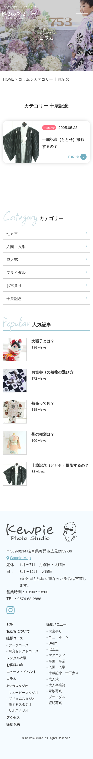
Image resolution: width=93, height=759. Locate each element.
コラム (24, 79)
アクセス (13, 717)
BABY (53, 643)
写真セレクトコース (24, 651)
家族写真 (55, 690)
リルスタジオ (19, 710)
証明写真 (55, 702)
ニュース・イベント (21, 671)
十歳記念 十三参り (64, 672)
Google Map (20, 557)
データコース (19, 645)
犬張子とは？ (42, 341)
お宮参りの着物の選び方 (52, 372)
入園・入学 (16, 246)
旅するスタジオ (20, 704)
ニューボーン (59, 637)
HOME (8, 79)
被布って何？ (42, 403)
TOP (9, 624)
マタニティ (57, 655)
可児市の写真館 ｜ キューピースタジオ (20, 12)
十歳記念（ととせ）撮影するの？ (60, 465)
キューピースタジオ (24, 692)
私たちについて (18, 631)
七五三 (12, 233)
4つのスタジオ (17, 685)
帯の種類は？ (42, 434)
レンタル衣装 (16, 657)
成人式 (12, 259)
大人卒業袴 (57, 684)
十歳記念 (49, 128)
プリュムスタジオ (22, 698)
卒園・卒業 (57, 660)
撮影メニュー (56, 624)
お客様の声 (14, 664)
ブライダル (16, 272)
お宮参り (14, 285)
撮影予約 (13, 724)
